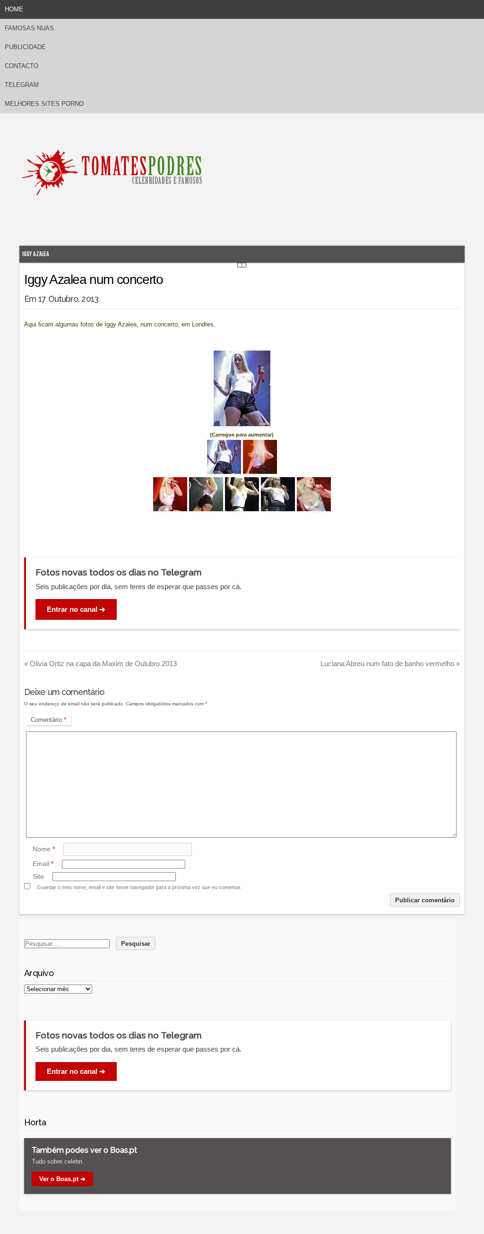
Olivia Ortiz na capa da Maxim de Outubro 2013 (100, 664)
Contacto (21, 65)
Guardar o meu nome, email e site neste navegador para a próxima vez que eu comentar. (139, 887)
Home (14, 9)
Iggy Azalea (35, 253)
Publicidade (25, 47)
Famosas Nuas (29, 28)
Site (38, 876)
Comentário (48, 719)
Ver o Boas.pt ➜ (62, 1179)
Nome (44, 849)
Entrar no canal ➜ (76, 609)
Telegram (22, 84)
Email (43, 864)
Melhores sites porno (44, 103)
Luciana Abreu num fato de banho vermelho (390, 664)
